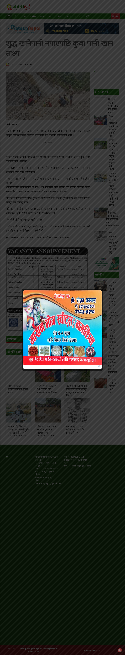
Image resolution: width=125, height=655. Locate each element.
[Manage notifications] (120, 650)
